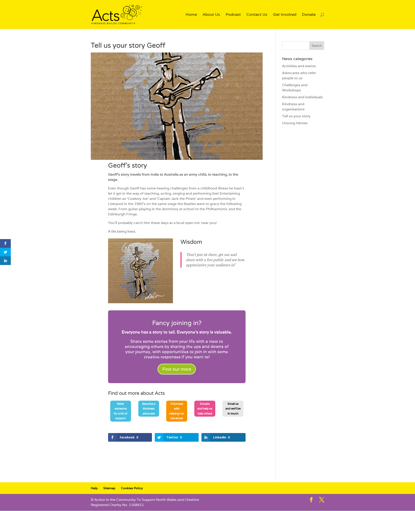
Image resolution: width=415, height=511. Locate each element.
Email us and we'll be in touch (233, 408)
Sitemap (109, 488)
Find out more (176, 369)
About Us (211, 15)
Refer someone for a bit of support (120, 411)
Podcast (233, 15)
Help (94, 488)
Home (191, 15)
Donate (309, 15)
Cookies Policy (132, 488)
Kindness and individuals (302, 97)
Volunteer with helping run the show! (176, 411)
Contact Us (256, 15)
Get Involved (284, 15)
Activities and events (299, 66)
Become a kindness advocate (148, 408)
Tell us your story (296, 116)
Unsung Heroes (295, 123)
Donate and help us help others (204, 408)
